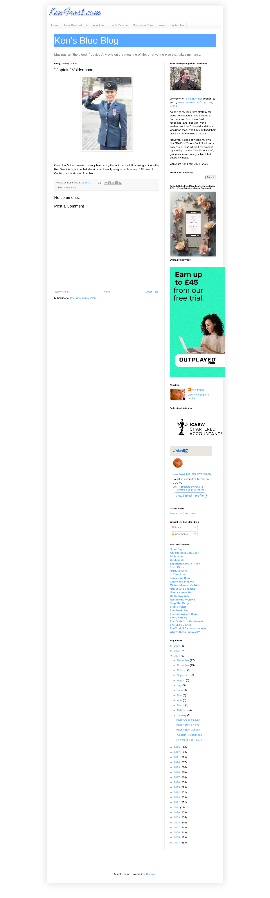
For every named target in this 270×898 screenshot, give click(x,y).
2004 (177, 842)
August (181, 680)
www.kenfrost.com (188, 102)
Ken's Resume (119, 25)
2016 (177, 782)
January (182, 715)
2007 (177, 827)
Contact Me (177, 25)
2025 (177, 650)
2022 (177, 752)
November (183, 665)
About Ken (99, 25)
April (180, 700)
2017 (177, 777)
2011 (177, 807)
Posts (177, 527)
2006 (177, 832)
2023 (177, 747)
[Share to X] (113, 183)
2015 (177, 787)
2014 (177, 792)
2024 (177, 655)
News (162, 25)
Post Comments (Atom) (83, 297)
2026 (177, 645)
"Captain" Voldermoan (189, 734)
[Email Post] (99, 182)
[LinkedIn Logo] (191, 500)
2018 (177, 772)
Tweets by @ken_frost (183, 513)
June (180, 690)
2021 (177, 757)
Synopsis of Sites (143, 25)
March (181, 705)
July (179, 685)
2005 (177, 837)
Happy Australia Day (188, 719)
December (183, 660)
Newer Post (62, 291)
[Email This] (106, 183)
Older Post (152, 291)
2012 (177, 802)
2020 (177, 762)
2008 (177, 822)
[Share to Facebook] (116, 183)
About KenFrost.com (76, 25)
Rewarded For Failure (189, 739)
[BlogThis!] (109, 183)
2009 (177, 817)
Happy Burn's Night (187, 724)
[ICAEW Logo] (200, 441)
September (184, 675)
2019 (177, 767)
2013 (177, 797)
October (182, 670)
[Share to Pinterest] (120, 183)
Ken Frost (197, 389)
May (180, 695)
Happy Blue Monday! (188, 729)
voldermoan (70, 187)
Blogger (150, 873)
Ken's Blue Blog (193, 98)
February (182, 710)
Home (54, 25)
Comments (181, 533)
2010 (177, 812)
